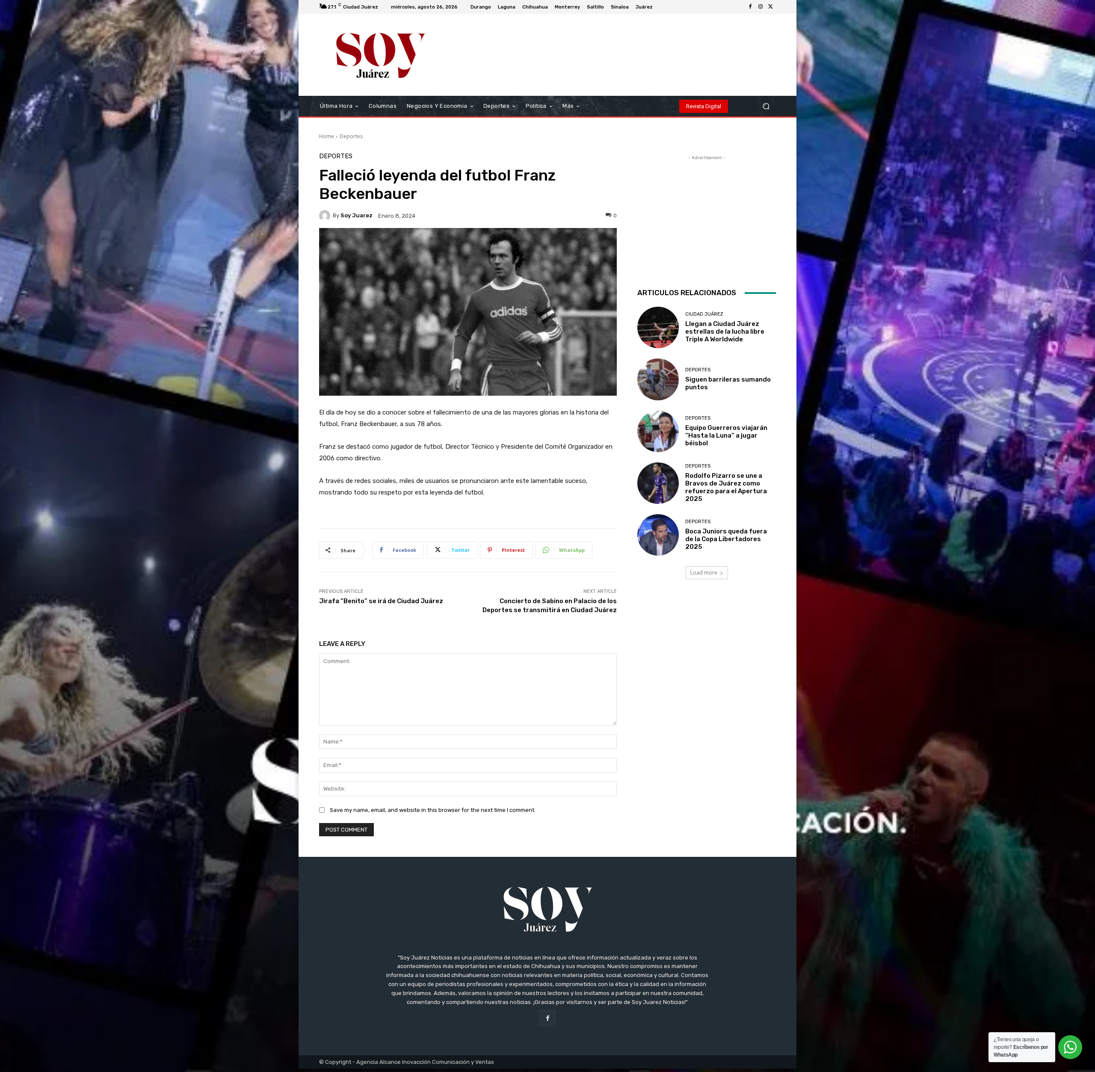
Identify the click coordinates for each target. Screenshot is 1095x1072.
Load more (703, 572)
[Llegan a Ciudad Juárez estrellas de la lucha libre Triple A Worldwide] (658, 327)
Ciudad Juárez (704, 314)
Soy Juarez (356, 215)
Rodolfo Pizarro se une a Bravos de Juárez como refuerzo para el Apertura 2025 (726, 487)
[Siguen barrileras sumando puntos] (658, 379)
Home (326, 136)
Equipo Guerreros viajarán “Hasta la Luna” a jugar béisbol (726, 435)
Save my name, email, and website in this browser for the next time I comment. (433, 810)
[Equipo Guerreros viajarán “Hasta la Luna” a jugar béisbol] (658, 431)
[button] (766, 106)
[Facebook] (750, 7)
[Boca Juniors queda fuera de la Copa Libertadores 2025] (658, 535)
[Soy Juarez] (326, 215)
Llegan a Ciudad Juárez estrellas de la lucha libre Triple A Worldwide (724, 331)
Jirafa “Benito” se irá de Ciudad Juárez (381, 601)
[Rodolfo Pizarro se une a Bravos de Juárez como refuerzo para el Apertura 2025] (658, 483)
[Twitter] (771, 7)
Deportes (351, 136)
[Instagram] (760, 7)
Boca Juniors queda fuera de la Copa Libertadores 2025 (726, 539)
